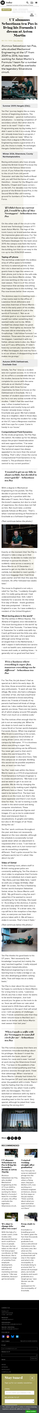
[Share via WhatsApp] (15, 1138)
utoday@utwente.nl (7, 1319)
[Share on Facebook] (8, 1138)
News (4, 1364)
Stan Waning (18, 40)
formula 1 (30, 12)
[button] (32, 1378)
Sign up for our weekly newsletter (28, 1341)
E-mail (3, 1345)
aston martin (23, 9)
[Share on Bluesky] (12, 1138)
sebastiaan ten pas (19, 12)
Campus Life (6, 1372)
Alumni (14, 9)
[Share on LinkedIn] (19, 1138)
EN (32, 14)
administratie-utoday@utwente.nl (12, 1324)
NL (36, 14)
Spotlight (6, 9)
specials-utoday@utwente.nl (10, 1329)
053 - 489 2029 (7, 1314)
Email (7, 1389)
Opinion (5, 1367)
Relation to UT (6, 1351)
